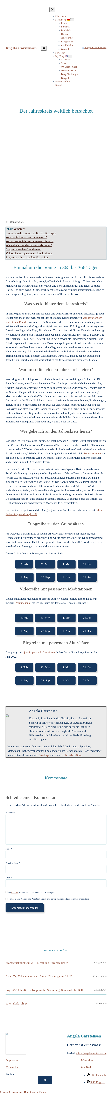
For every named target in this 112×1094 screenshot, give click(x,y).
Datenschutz (13, 1067)
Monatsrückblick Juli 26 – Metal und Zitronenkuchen (37, 962)
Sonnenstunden (92, 453)
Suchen (10, 1074)
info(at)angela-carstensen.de (91, 1053)
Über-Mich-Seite (72, 755)
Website (9, 877)
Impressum (12, 1060)
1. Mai (66, 564)
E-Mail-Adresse (13, 863)
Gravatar (14, 892)
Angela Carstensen (21, 48)
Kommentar (11, 812)
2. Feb (24, 564)
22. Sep (45, 577)
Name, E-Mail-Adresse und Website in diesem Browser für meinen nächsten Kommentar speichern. (49, 899)
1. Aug (24, 577)
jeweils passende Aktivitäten (39, 652)
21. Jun (87, 564)
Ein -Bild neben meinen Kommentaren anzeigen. (31, 892)
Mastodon (87, 1060)
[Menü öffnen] (44, 48)
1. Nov (66, 577)
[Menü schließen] (52, 9)
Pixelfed (86, 1067)
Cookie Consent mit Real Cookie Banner (24, 1092)
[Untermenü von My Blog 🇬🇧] (70, 56)
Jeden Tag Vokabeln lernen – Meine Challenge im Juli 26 (39, 976)
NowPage (43, 755)
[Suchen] (45, 1080)
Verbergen (19, 228)
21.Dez (87, 577)
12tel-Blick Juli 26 (16, 1003)
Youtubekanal (22, 602)
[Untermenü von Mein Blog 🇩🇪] (72, 19)
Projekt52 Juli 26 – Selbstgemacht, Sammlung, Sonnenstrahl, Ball (44, 990)
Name (9, 849)
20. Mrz (45, 564)
